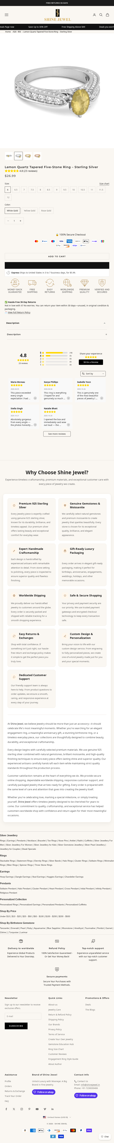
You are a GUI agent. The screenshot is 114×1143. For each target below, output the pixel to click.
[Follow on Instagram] (21, 1109)
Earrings (11, 840)
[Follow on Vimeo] (44, 1109)
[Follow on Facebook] (6, 1109)
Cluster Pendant (40, 888)
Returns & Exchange (15, 1091)
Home (8, 31)
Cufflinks (88, 840)
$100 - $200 (51, 916)
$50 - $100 (38, 916)
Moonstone (67, 928)
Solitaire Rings (96, 861)
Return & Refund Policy (59, 1014)
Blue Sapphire (53, 928)
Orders (8, 1086)
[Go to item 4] (37, 156)
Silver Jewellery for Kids (45, 845)
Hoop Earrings (7, 877)
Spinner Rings (26, 865)
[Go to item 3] (28, 156)
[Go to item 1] (9, 156)
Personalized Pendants (53, 904)
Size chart (104, 183)
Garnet (109, 928)
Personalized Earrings (30, 904)
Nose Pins (63, 840)
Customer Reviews (57, 1054)
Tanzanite (4, 928)
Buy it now (57, 265)
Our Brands (54, 1024)
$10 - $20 (16, 916)
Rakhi (80, 840)
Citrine (3, 932)
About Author (55, 1064)
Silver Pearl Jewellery (95, 845)
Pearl (22, 928)
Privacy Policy (55, 1029)
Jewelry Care (54, 1009)
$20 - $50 (17, 31)
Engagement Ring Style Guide (63, 1059)
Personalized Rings (9, 904)
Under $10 (5, 916)
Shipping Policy (56, 1019)
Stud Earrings (38, 877)
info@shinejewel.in (90, 1084)
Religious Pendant (8, 893)
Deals (88, 1004)
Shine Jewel (17, 723)
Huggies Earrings (55, 877)
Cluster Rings (81, 861)
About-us (52, 1004)
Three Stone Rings (43, 865)
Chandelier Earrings (74, 877)
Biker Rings (12, 865)
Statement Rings (25, 861)
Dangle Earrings (22, 877)
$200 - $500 (64, 916)
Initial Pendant (87, 888)
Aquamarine (39, 928)
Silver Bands (55, 861)
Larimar (23, 932)
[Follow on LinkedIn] (52, 1109)
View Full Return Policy (19, 312)
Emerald (15, 928)
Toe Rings (52, 840)
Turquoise (13, 932)
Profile (8, 1081)
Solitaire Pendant (8, 888)
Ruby (29, 928)
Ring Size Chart (56, 1049)
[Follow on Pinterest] (29, 1109)
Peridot (100, 928)
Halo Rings (68, 861)
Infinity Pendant (103, 888)
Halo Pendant (24, 888)
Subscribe (16, 1026)
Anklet (73, 840)
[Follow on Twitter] (13, 1109)
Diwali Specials (29, 849)
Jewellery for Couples (10, 849)
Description (12, 322)
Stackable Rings (7, 861)
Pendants (21, 840)
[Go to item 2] (18, 156)
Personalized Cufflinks (76, 904)
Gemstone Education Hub (61, 1044)
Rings (2, 840)
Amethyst (78, 928)
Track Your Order (13, 1096)
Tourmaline (90, 928)
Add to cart (57, 256)
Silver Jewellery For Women (19, 845)
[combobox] (93, 373)
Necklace (31, 840)
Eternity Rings (40, 861)
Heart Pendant (56, 888)
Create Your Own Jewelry (60, 1039)
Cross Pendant (72, 888)
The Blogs (90, 1009)
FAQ (7, 1101)
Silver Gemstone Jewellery (70, 845)
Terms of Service (56, 1034)
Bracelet (42, 840)
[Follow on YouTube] (37, 1109)
